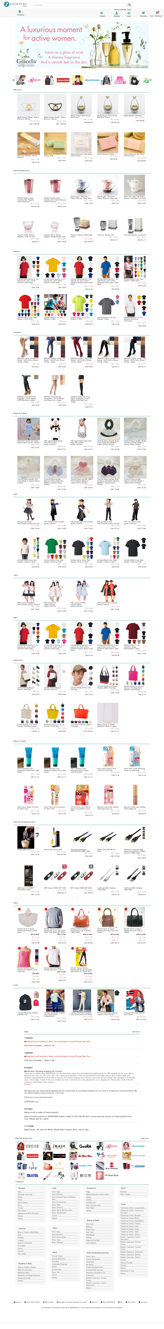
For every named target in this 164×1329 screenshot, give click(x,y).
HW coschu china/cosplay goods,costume (107, 603)
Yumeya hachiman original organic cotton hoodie (107, 1014)
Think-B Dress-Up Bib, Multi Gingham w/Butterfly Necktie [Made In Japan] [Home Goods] (108, 481)
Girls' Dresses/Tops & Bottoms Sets (64, 1198)
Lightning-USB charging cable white (106, 889)
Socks (20, 1248)
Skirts (20, 1197)
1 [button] (78, 72)
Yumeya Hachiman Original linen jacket (134, 1014)
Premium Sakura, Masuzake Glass (81, 236)
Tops (19, 1192)
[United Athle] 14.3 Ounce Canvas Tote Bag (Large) (27, 725)
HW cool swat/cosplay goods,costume (132, 522)
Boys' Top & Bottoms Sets (62, 1210)
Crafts (123, 1204)
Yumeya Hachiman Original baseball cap (27, 1014)
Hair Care (89, 1232)
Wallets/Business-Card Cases (97, 1194)
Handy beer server (24, 849)
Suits (20, 1205)
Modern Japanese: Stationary (131, 1252)
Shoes (54, 1266)
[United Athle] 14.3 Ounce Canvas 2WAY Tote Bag (107, 687)
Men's (55, 1252)
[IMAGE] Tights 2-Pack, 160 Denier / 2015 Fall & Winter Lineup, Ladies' (135, 360)
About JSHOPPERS (108, 1302)
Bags (88, 1192)
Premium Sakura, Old (105, 235)
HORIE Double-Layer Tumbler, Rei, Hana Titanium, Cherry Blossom (55, 200)
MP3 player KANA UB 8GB (81, 888)
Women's (21, 1188)
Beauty (123, 1268)
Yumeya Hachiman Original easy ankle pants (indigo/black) (54, 1014)
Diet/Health (90, 1235)
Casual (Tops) (57, 1256)
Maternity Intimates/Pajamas (29, 1275)
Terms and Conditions (33, 1302)
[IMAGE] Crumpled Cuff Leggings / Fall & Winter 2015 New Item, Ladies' (26, 398)
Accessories (56, 1269)
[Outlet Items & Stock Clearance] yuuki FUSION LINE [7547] (81, 930)
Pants (20, 1200)
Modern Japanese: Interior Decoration (96, 1284)
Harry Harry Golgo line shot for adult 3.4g (27, 808)
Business (55, 1261)
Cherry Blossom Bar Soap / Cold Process (134, 155)
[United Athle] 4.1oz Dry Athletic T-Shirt (53, 318)
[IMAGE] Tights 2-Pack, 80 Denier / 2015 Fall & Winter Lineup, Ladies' (81, 360)
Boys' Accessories (59, 1213)
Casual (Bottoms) (58, 1258)
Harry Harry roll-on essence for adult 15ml (54, 808)
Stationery (90, 1262)
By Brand (89, 1264)
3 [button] (85, 72)
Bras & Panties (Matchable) (28, 1232)
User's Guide (131, 1302)
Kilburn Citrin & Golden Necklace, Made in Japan (107, 725)
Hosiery (21, 1251)
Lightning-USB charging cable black (133, 889)
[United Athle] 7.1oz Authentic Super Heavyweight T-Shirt (131, 647)
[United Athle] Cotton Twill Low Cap (81, 688)
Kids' (54, 1188)
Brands (89, 1237)
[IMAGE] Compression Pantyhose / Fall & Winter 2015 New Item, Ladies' (54, 398)
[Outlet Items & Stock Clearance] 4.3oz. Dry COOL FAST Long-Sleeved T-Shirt (55, 930)
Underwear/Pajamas (59, 1264)
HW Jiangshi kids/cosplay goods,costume (54, 522)
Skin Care (90, 1224)
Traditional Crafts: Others (130, 1234)
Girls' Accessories (59, 1202)
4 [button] (89, 72)
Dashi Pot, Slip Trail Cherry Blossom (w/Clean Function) (135, 197)
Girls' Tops (56, 1192)
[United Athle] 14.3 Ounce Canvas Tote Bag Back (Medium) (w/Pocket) (134, 688)
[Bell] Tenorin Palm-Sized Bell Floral (80, 116)
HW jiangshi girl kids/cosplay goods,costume (82, 522)
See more (136, 1031)
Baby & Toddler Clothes (27, 1267)
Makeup (89, 1227)
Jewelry (89, 1200)
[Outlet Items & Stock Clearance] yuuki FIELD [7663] (133, 930)
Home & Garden (126, 1262)
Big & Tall (55, 1272)
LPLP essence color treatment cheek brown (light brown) (28, 770)
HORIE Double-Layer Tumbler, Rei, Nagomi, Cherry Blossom (25, 200)
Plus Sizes (22, 1210)
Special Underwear (25, 1243)
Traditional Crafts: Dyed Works (132, 1221)
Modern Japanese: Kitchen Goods (96, 1279)
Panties (21, 1237)
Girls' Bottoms (57, 1194)
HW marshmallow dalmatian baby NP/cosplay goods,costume (81, 442)
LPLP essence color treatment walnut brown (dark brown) (55, 770)
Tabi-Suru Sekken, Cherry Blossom (27, 156)
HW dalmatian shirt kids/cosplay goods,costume (108, 522)
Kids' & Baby (125, 1194)
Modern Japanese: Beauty (130, 1254)
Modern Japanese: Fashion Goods (130, 1248)
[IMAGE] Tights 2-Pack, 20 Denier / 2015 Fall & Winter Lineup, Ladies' (27, 360)
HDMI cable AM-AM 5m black (106, 850)
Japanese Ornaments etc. (96, 1272)
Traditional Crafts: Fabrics (130, 1223)
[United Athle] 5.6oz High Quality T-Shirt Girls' (133, 280)
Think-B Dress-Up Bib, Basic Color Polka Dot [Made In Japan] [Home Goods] (108, 442)
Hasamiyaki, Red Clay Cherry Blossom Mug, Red (107, 197)
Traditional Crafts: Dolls (129, 1231)
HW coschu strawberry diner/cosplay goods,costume (28, 603)
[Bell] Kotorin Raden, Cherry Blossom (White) (28, 118)
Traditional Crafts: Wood (129, 1218)
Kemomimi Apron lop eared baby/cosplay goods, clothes (28, 442)
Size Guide (143, 1302)
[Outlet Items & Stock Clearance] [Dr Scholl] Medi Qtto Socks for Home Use (81, 969)
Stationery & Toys (127, 1271)
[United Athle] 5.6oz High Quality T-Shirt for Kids (27, 561)
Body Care (90, 1229)
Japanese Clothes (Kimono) (28, 1213)
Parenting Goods (24, 1278)
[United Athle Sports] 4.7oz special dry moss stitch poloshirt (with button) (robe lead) (107, 281)
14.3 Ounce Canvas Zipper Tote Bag (81, 725)
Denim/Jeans (23, 1202)
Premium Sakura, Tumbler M (135, 235)
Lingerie (21, 1240)
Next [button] (150, 80)
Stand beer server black (53, 849)
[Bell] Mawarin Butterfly (133, 115)
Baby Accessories (25, 1270)
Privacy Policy (49, 1302)
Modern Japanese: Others (130, 1257)
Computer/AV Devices (94, 1270)
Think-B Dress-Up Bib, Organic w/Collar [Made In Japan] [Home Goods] (134, 481)
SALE (123, 1188)
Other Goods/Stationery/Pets (98, 1253)
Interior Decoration (93, 1259)
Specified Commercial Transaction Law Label (72, 1302)
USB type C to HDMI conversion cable (25, 889)
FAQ (120, 1302)
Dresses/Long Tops (25, 1194)
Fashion (123, 1265)
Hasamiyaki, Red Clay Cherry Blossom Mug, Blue (81, 197)
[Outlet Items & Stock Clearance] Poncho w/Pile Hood (27, 930)
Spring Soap (48, 155)
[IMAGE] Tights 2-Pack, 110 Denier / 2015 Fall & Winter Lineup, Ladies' (108, 360)
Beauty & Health (93, 1220)
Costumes (90, 1275)
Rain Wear (90, 1208)
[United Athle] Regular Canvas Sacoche (52, 688)
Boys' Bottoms (57, 1207)
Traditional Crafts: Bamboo (130, 1215)
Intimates (22, 1228)
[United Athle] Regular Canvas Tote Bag (25, 688)
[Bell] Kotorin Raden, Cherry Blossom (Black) (55, 118)
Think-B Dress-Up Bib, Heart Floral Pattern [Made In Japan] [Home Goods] (82, 481)
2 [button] (82, 72)
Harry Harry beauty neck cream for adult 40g (106, 769)
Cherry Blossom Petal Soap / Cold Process (82, 155)
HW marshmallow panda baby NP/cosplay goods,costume (53, 442)
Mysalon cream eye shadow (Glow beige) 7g (134, 808)
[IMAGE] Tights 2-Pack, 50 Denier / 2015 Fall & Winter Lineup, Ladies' (54, 360)
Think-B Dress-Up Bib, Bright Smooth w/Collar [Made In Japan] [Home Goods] (135, 442)
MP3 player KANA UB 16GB (55, 888)
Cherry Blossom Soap (105, 154)
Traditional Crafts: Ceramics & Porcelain (132, 1211)
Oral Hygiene (91, 1243)
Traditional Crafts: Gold (129, 1226)
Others (20, 1218)
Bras (19, 1235)
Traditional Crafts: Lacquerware (132, 1208)
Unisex (20, 1216)
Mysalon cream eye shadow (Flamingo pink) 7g (108, 808)
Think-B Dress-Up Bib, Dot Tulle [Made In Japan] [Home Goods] (28, 481)
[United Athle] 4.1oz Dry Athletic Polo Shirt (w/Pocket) (133, 319)
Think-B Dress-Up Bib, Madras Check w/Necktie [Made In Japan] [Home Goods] (53, 481)
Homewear (22, 1245)
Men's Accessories (93, 1205)
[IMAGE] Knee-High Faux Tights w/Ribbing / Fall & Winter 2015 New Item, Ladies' (80, 399)
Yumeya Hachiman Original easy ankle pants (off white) (81, 1014)
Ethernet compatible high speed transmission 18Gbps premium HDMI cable (134, 851)
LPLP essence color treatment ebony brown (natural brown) (79, 770)
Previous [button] (13, 80)
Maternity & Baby (25, 1263)
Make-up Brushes (93, 1240)
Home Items (90, 1256)
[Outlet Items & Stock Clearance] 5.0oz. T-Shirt (53, 969)
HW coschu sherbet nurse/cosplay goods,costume (78, 604)
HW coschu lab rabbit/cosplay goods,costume (50, 604)
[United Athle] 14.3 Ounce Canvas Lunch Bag (54, 725)
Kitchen (123, 1260)
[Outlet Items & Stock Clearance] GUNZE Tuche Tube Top (27, 969)
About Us (18, 1302)
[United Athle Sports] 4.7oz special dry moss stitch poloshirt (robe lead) (27, 281)
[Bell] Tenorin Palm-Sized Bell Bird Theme (107, 116)
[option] (82, 45)
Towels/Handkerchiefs (94, 1267)
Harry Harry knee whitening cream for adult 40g (134, 769)
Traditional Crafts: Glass (129, 1229)
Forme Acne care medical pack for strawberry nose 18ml (80, 808)
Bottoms (123, 1192)
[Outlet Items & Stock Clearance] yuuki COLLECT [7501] (107, 930)
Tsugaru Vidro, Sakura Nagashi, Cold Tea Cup (26, 236)
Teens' (55, 1228)
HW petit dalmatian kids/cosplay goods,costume (28, 522)
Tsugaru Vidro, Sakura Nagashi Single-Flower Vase (55, 236)
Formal (20, 1208)
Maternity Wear (23, 1272)
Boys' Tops (56, 1205)
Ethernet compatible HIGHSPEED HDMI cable (80, 850)
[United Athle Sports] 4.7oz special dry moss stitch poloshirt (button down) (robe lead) (82, 281)
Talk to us (94, 1302)
